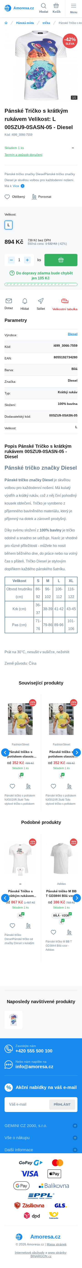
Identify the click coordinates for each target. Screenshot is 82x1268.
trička (46, 23)
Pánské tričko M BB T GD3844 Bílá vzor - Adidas (61, 893)
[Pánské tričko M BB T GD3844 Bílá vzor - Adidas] (61, 858)
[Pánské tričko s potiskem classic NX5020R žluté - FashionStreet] (20, 719)
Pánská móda (25, 23)
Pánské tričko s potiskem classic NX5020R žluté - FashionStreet (20, 754)
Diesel (72, 334)
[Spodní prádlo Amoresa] (6, 22)
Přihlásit (62, 1104)
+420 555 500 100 (33, 1050)
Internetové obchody (29, 1252)
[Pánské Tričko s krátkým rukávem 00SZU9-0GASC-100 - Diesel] (20, 858)
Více (16, 186)
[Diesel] (72, 150)
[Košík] (57, 9)
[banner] (22, 8)
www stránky (57, 1252)
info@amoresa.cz (34, 1066)
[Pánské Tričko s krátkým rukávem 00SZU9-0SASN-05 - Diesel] (14, 1020)
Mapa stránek (57, 1244)
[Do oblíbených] (12, 786)
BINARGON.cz (41, 1256)
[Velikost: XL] (20, 871)
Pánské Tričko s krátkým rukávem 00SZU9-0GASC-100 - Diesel (20, 893)
